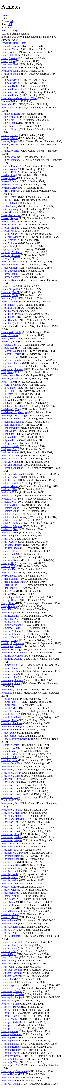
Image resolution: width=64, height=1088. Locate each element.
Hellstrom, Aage (10, 507)
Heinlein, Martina (10, 49)
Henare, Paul (8, 748)
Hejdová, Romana (11, 224)
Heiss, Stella (8, 203)
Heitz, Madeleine (10, 212)
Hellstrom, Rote (9, 532)
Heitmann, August (11, 209)
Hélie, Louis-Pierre (11, 375)
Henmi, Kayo (8, 954)
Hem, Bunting (9, 606)
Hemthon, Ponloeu (11, 723)
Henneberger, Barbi (12, 985)
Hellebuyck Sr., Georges (14, 415)
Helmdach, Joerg (10, 547)
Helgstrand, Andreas (12, 369)
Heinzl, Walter (9, 169)
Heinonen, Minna (10, 70)
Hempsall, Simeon (11, 711)
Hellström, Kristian (11, 523)
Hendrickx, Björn (10, 855)
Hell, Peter (7, 393)
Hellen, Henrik (9, 424)
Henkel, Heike (9, 932)
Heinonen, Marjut (10, 67)
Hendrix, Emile (9, 874)
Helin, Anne (8, 381)
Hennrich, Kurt (9, 1077)
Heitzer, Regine (9, 218)
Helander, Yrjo (9, 298)
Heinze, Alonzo (9, 129)
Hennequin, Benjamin (13, 997)
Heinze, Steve (8, 156)
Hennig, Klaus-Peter (12, 1015)
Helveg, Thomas (10, 600)
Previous (6, 42)
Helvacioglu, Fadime (12, 597)
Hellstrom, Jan (9, 520)
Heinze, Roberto (10, 144)
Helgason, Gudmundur (13, 350)
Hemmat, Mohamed (12, 655)
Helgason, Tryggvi (11, 353)
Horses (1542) (9, 30)
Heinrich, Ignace (10, 89)
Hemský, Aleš (9, 720)
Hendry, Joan (8, 883)
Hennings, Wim (9, 1062)
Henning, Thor (9, 1052)
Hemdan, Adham (10, 631)
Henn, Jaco (7, 963)
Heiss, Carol (8, 190)
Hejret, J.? (7, 258)
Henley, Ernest (9, 948)
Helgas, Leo (8, 347)
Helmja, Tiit (7, 563)
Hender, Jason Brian (12, 763)
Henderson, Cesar (11, 772)
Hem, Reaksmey (10, 615)
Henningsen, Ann (10, 1065)
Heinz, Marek (8, 126)
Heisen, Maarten (10, 181)
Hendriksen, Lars (10, 868)
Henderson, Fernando (13, 794)
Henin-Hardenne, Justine (14, 911)
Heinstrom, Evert (10, 113)
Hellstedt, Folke (9, 492)
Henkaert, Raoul (10, 914)
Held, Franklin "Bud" (13, 313)
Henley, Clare (8, 945)
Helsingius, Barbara (12, 581)
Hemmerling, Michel (12, 671)
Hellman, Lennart (10, 455)
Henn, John (7, 966)
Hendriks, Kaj (9, 861)
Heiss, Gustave (9, 196)
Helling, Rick (8, 443)
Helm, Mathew (9, 541)
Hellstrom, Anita (10, 510)
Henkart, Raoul (9, 917)
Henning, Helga (10, 1037)
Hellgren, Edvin (10, 440)
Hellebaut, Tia (9, 403)
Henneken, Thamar (11, 991)
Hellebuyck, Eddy (11, 409)
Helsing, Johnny (10, 578)
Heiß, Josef (7, 199)
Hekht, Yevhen (9, 270)
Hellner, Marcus (10, 486)
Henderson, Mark (10, 812)
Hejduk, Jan (7, 230)
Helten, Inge (8, 587)
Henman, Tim (8, 951)
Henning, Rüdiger (11, 1049)
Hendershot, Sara (10, 766)
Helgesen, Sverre (10, 366)
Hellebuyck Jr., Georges (14, 412)
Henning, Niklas (10, 1043)
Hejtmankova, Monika (13, 261)
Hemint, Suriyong (11, 649)
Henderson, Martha (11, 815)
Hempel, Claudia (10, 698)
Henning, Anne (9, 1031)
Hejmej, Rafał (8, 249)
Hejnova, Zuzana (10, 255)
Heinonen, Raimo (10, 73)
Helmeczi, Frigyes (11, 550)
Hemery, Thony (9, 640)
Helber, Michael (10, 301)
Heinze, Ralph (9, 141)
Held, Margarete (10, 323)
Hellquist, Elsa (9, 489)
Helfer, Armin (8, 338)
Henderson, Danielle (12, 791)
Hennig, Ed (7, 1012)
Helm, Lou (7, 538)
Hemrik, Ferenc (9, 714)
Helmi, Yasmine (9, 557)
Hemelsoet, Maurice (12, 634)
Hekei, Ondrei (9, 264)
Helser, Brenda (9, 575)
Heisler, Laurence (10, 184)
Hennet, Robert (9, 1009)
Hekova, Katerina (10, 280)
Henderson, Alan (10, 769)
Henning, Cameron (11, 1034)
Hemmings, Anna (10, 683)
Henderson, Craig (10, 781)
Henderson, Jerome (11, 809)
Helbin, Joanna (9, 307)
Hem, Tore (7, 618)
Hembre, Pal (8, 621)
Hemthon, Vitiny (10, 726)
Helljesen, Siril (9, 449)
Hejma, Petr (7, 246)
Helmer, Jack (8, 554)
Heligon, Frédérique (12, 378)
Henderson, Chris (11, 778)
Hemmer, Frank (9, 664)
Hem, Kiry (7, 609)
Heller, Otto (7, 433)
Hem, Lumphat (9, 612)
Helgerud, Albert (10, 356)
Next (23, 42)
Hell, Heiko (7, 390)
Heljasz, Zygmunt (11, 384)
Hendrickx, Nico (10, 858)
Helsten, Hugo (9, 584)
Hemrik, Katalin (10, 717)
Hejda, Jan (7, 221)
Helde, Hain (8, 326)
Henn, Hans (7, 960)
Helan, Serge (8, 289)
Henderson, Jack (10, 803)
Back (16, 42)
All (11, 21)
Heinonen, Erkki (10, 64)
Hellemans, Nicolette (12, 421)
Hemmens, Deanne (11, 658)
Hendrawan (7, 843)
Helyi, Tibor (8, 603)
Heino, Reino (8, 52)
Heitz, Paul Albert (11, 215)
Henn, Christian (9, 957)
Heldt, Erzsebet (9, 335)
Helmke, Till (8, 566)
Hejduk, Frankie (10, 227)
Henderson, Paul (10, 821)
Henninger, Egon (10, 1055)
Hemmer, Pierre (9, 667)
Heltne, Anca (8, 591)
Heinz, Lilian (8, 122)
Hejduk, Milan (9, 233)
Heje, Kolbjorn (9, 243)
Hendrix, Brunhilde (11, 871)
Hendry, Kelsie (9, 886)
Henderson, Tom (10, 834)
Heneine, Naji (8, 895)
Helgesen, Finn (9, 360)
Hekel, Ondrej (9, 267)
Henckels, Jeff (9, 757)
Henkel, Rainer (9, 942)
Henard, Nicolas (10, 744)
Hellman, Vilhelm (10, 461)
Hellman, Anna (9, 452)
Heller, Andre (8, 430)
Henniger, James (10, 1028)
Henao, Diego (9, 729)
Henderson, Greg (10, 797)
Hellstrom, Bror (9, 514)
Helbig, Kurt (8, 304)
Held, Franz (7, 316)
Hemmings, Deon (10, 689)
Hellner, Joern (8, 483)
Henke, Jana (8, 920)
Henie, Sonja (8, 902)
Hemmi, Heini (9, 674)
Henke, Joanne (9, 923)
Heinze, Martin (9, 138)
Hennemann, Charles (12, 994)
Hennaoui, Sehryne (11, 975)
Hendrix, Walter (10, 880)
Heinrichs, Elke (9, 104)
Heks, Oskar (8, 286)
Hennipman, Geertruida (14, 1071)
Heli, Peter (7, 372)
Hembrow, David (10, 627)
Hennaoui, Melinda (11, 972)
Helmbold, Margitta (12, 544)
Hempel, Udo (8, 708)
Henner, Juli (7, 1000)
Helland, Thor (9, 397)
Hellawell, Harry (10, 400)
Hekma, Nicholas (10, 276)
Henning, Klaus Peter (13, 1040)
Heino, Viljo (8, 61)
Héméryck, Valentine (12, 643)
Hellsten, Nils (8, 498)
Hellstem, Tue (8, 495)
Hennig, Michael (10, 1019)
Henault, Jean (8, 751)
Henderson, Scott (10, 831)
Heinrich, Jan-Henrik (12, 92)
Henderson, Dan (10, 784)
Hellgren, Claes (9, 437)
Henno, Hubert (9, 1074)
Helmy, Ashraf (9, 572)
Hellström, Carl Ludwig (14, 517)
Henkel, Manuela (10, 935)
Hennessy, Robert (10, 1006)
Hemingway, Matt (11, 646)
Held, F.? (6, 310)
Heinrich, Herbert (10, 86)
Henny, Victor (9, 1080)
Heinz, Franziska (10, 116)
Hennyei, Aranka (10, 1083)
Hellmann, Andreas (11, 464)
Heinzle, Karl (8, 172)
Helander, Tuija (9, 295)
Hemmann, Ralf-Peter (13, 652)
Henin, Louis (8, 908)
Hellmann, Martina (11, 473)
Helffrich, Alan (9, 341)
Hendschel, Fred (10, 892)
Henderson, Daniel (11, 788)
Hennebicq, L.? (9, 988)
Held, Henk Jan (9, 320)
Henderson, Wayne (11, 840)
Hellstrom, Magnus (11, 526)
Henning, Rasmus (11, 1046)
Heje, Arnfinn (8, 239)
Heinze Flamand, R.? (12, 159)
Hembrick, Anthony (12, 624)
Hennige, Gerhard (11, 1022)
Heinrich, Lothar (10, 95)
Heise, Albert (8, 178)
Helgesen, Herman (11, 363)
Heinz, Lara (7, 119)
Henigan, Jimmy (10, 905)
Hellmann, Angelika (12, 467)
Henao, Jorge (8, 735)
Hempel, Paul (8, 704)
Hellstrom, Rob (9, 529)
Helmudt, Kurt (9, 569)
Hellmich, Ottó (9, 480)
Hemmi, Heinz (9, 677)
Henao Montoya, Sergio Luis (17, 738)
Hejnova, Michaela (11, 252)
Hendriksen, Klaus (11, 865)
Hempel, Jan (8, 701)
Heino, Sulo (7, 55)
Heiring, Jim (8, 175)
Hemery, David (9, 637)
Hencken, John (9, 760)
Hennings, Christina (12, 1059)
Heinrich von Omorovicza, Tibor (19, 98)
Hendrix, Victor (9, 877)
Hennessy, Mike (10, 1003)
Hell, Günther (8, 387)
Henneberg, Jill (9, 982)
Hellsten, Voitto (9, 504)
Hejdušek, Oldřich (11, 236)
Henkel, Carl (8, 929)
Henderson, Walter (11, 837)
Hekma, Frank (9, 273)
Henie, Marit (8, 898)
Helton (5, 594)
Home (4, 15)
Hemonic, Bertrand (11, 692)
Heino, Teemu (9, 58)
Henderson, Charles (12, 775)
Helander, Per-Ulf (10, 292)
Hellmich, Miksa (10, 477)
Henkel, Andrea (9, 926)
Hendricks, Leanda (11, 846)
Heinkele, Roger (10, 45)
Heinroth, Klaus (10, 107)
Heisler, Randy (9, 187)
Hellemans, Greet (10, 418)
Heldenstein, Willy (11, 332)
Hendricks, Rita (9, 849)
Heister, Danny (9, 206)
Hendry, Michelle (10, 889)
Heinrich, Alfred (10, 79)
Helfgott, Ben (8, 344)
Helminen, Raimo (10, 560)
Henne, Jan (7, 978)
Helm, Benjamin (10, 535)
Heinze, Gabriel (9, 135)
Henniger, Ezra (9, 1025)
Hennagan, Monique (12, 969)
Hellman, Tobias (10, 458)
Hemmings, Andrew (12, 680)
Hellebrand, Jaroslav (12, 406)
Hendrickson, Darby (12, 852)
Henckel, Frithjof (10, 754)
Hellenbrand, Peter (11, 427)
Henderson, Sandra (11, 828)
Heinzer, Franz (9, 166)
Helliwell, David (10, 446)
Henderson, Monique (12, 818)
